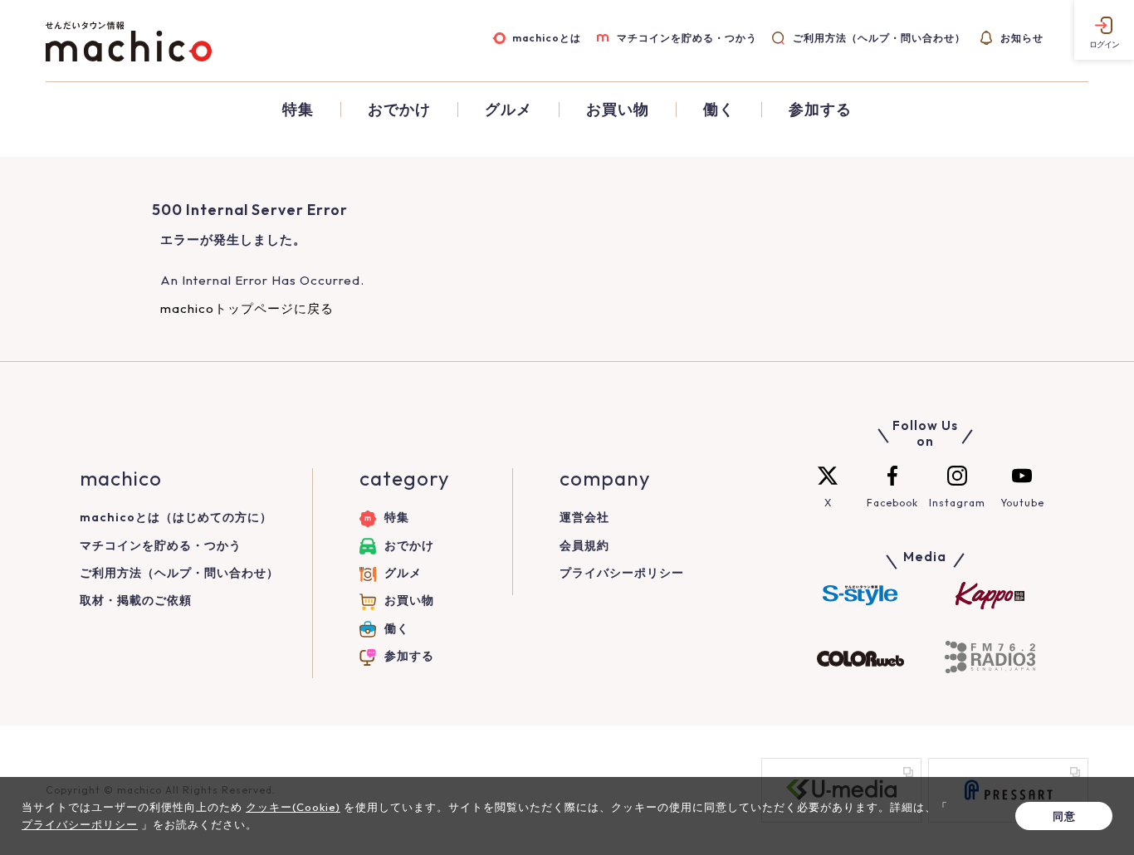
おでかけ (399, 109)
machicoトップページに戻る (247, 308)
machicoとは (546, 38)
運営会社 (584, 517)
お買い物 (617, 109)
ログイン (1104, 44)
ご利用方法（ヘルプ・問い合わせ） (879, 38)
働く (719, 109)
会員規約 (584, 545)
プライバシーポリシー (622, 572)
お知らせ (1022, 38)
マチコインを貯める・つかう (687, 38)
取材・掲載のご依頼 (136, 600)
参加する (820, 109)
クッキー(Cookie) (293, 806)
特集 (298, 109)
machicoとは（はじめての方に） (176, 517)
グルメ (508, 109)
